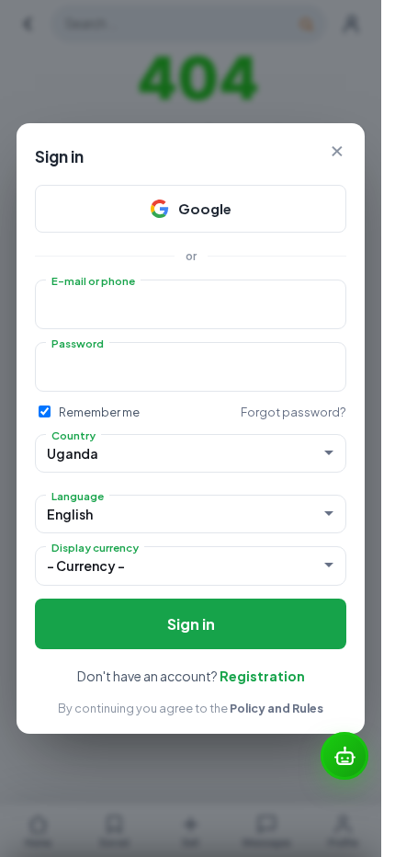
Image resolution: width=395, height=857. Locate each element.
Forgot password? (293, 412)
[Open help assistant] (344, 756)
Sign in (191, 624)
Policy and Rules (276, 708)
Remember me (99, 412)
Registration (262, 676)
